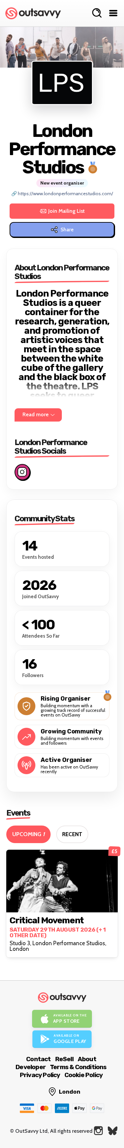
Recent (72, 834)
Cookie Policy (83, 1075)
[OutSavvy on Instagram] (98, 1130)
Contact (38, 1059)
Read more (35, 414)
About (87, 1059)
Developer (31, 1067)
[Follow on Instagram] (22, 472)
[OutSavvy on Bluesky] (112, 1130)
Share (67, 230)
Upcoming (28, 834)
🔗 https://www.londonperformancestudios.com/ (62, 194)
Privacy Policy (40, 1075)
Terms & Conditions (78, 1067)
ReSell (64, 1059)
